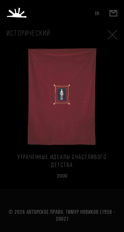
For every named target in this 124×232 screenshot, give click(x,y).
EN (97, 13)
